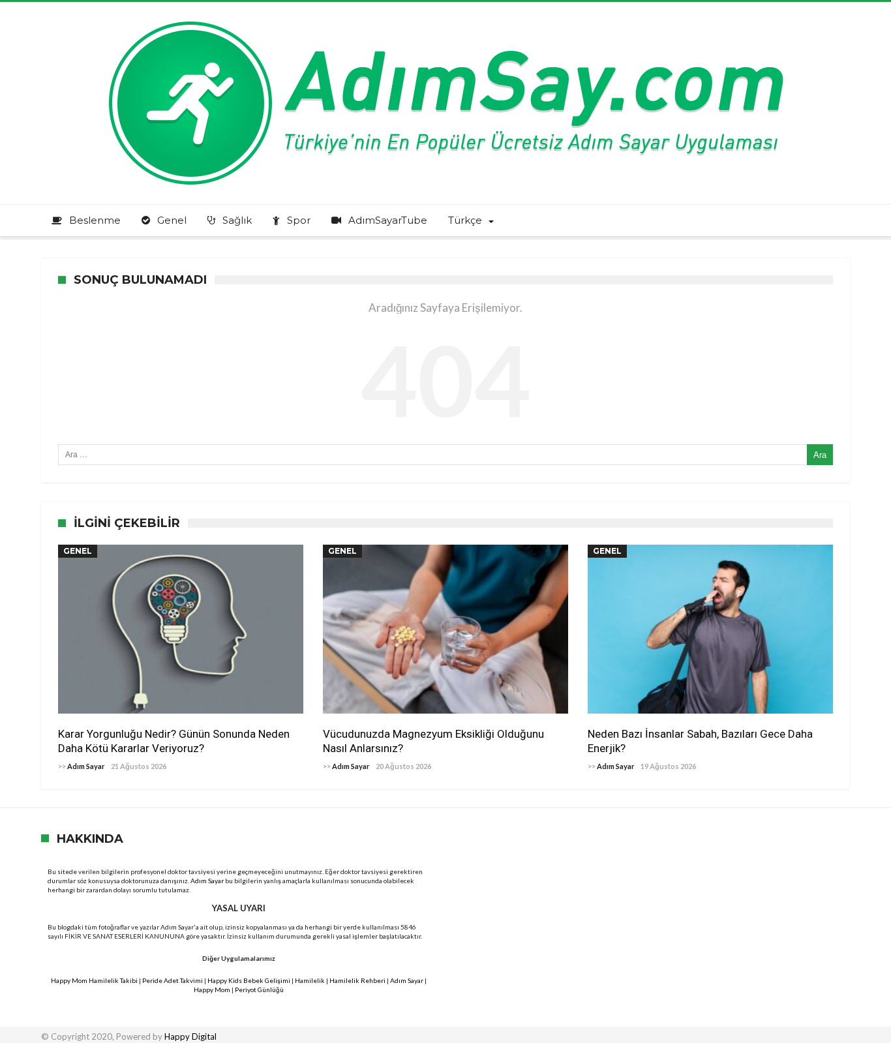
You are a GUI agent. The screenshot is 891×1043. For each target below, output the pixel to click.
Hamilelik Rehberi (357, 980)
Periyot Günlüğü (259, 989)
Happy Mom (212, 989)
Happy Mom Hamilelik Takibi (94, 980)
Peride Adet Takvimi (172, 980)
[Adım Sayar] (445, 21)
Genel (77, 551)
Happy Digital (190, 1036)
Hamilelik (310, 980)
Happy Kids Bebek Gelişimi (248, 980)
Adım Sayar (86, 766)
